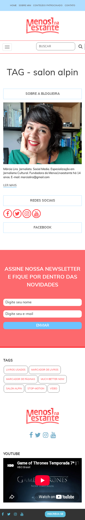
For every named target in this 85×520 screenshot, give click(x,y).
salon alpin (14, 388)
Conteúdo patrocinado (48, 5)
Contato (70, 5)
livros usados (16, 370)
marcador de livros (44, 370)
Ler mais (10, 185)
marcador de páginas (20, 379)
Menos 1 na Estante (42, 26)
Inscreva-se (55, 514)
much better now (52, 379)
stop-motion (35, 388)
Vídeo (53, 388)
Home (13, 5)
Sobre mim (25, 5)
